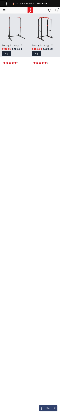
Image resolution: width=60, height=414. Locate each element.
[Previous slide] (3, 3)
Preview (16, 17)
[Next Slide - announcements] (57, 3)
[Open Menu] (4, 10)
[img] (4, 63)
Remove (16, 23)
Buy (6, 53)
